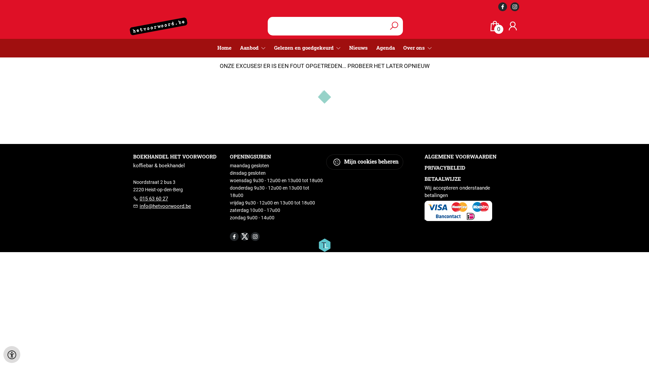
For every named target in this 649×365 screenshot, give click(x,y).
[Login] (512, 26)
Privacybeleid (445, 167)
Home (224, 47)
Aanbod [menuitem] (250, 47)
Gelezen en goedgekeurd (304, 47)
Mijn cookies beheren (371, 161)
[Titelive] (324, 244)
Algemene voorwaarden (461, 156)
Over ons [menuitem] (414, 47)
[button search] (394, 26)
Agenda (385, 47)
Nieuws (358, 47)
